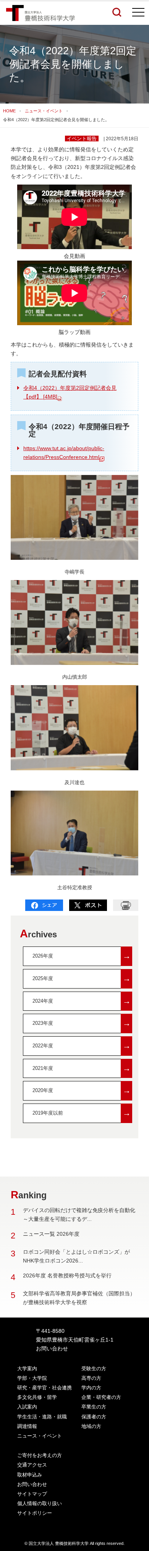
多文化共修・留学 (37, 1397)
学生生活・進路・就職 (42, 1417)
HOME (9, 111)
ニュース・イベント (44, 111)
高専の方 (91, 1378)
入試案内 (27, 1407)
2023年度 (81, 1023)
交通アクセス (32, 1465)
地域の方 (91, 1426)
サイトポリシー (34, 1513)
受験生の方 (93, 1368)
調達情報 (27, 1426)
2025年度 (81, 978)
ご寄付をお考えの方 (39, 1455)
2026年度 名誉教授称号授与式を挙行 (67, 1275)
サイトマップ (32, 1494)
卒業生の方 (93, 1407)
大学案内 (27, 1368)
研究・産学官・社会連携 (44, 1388)
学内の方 (91, 1388)
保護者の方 (93, 1417)
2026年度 (81, 955)
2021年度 (81, 1068)
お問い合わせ (52, 1348)
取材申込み (29, 1475)
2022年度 (81, 1045)
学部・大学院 (32, 1378)
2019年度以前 (81, 1113)
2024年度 (81, 1001)
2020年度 (81, 1090)
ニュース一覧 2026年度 (51, 1234)
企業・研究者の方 (101, 1397)
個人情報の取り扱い (39, 1503)
